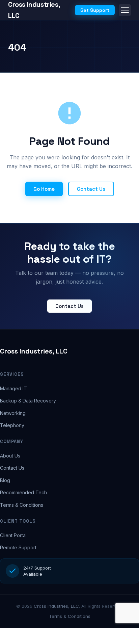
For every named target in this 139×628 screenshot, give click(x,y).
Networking (13, 413)
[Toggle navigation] (125, 10)
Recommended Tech (23, 492)
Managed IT (13, 388)
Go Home (44, 189)
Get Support (94, 10)
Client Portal (13, 535)
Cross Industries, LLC (33, 351)
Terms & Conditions (21, 505)
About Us (10, 456)
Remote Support (18, 547)
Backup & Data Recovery (28, 400)
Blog (5, 480)
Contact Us (91, 189)
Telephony (12, 425)
